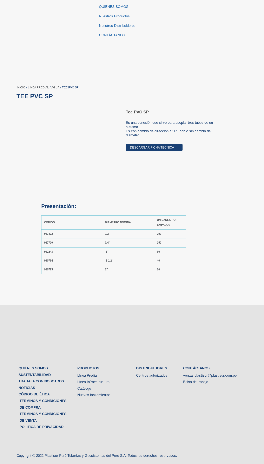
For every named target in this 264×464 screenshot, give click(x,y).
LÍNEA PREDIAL (38, 87)
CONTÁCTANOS (112, 35)
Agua (55, 87)
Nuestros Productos (114, 16)
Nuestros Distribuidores (117, 26)
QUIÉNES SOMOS (113, 7)
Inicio (20, 87)
